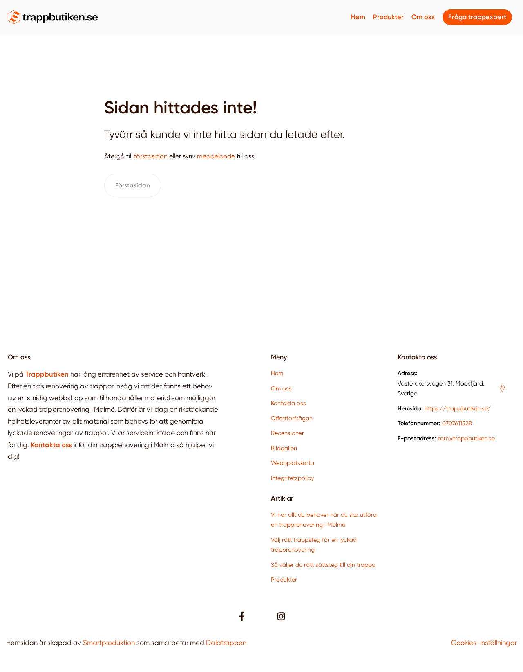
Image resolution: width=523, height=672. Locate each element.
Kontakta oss (288, 403)
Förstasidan (132, 185)
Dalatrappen (226, 643)
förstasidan (151, 156)
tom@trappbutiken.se (466, 438)
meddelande (216, 156)
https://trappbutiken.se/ (458, 408)
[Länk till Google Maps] (502, 388)
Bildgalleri (284, 448)
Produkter (388, 17)
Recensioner (287, 433)
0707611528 (457, 423)
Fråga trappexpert (477, 17)
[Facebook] (242, 616)
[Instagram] (281, 616)
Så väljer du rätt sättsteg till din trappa (323, 565)
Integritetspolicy (292, 478)
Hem (358, 17)
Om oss (423, 17)
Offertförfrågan (292, 418)
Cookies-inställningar (484, 643)
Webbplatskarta (292, 463)
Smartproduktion (109, 643)
